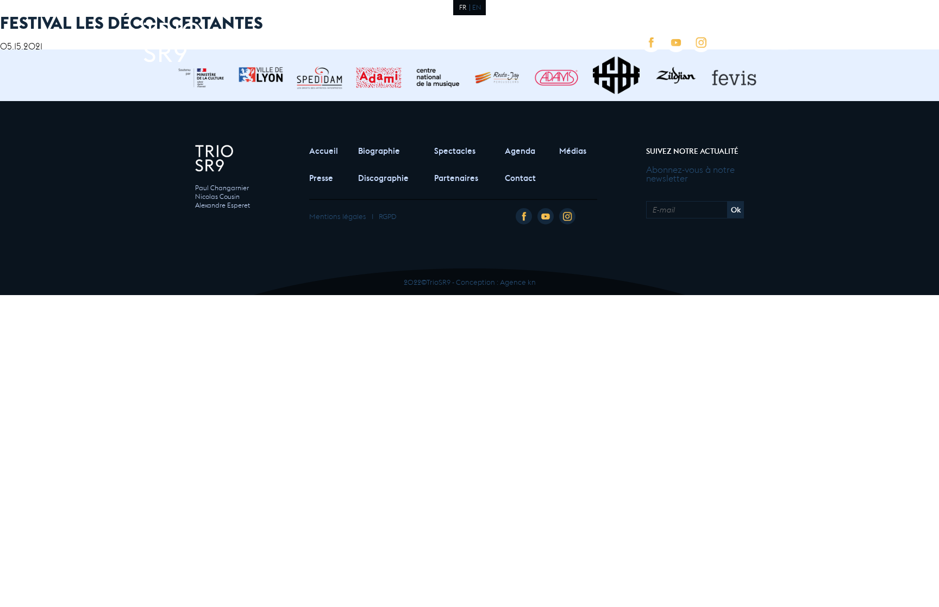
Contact (520, 177)
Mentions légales (337, 215)
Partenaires (456, 177)
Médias (572, 150)
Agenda (520, 150)
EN (476, 6)
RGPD (387, 215)
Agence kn (518, 281)
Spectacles (454, 150)
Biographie (379, 150)
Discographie (383, 177)
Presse (321, 177)
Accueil (322, 150)
